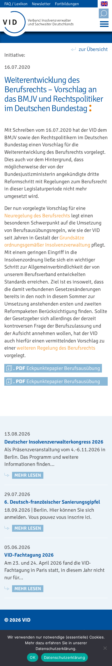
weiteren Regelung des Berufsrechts (56, 348)
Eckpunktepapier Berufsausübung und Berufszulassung (56, 382)
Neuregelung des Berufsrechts (37, 215)
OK (32, 657)
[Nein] (105, 648)
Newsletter (41, 3)
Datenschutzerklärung (64, 657)
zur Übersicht (93, 49)
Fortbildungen (67, 3)
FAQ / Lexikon (16, 3)
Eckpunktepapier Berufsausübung (56, 368)
